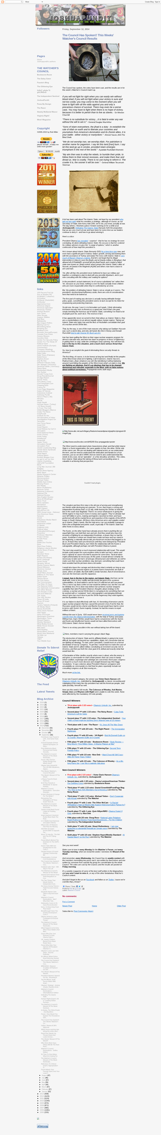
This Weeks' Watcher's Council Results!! (48, 772)
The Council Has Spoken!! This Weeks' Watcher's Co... (50, 1021)
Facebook (90, 880)
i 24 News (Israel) (44, 406)
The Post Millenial (44, 594)
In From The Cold (44, 408)
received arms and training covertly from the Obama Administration (93, 616)
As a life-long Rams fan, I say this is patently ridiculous (95, 762)
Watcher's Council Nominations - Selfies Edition (49, 1050)
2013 (42, 1094)
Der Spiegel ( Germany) (46, 365)
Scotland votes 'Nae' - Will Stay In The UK (50, 868)
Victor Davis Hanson (45, 611)
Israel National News (45, 433)
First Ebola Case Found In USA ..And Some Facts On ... (50, 738)
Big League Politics (44, 323)
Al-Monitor (41, 302)
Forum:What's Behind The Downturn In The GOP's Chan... (50, 842)
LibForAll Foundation (45, 463)
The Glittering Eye (45, 86)
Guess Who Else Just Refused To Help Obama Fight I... (48, 935)
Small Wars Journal (44, 573)
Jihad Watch (42, 453)
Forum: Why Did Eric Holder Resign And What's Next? (48, 761)
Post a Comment (68, 902)
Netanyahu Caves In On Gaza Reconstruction (49, 904)
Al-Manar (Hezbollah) (45, 300)
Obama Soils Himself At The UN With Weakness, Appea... (50, 767)
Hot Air (39, 400)
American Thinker (44, 310)
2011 (42, 1098)
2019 (42, 714)
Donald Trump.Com (45, 374)
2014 (42, 726)
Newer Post (67, 906)
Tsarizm (40, 603)
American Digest (43, 306)
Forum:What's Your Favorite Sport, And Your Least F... (50, 1071)
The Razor (41, 108)
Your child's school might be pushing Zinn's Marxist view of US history (96, 719)
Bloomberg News (44, 327)
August (44, 1075)
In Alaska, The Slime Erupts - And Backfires (50, 1011)
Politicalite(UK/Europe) (46, 531)
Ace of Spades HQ (44, 294)
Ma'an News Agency (45, 471)
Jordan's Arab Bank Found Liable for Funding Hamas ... (50, 811)
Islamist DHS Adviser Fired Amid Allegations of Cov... (50, 876)
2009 (42, 1103)
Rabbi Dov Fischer (44, 542)
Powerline (41, 533)
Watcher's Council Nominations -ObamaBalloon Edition (49, 991)
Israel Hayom (42, 427)
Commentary (42, 347)
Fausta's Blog (43, 83)
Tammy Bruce (42, 578)
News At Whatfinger (45, 499)
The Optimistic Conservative (48, 588)
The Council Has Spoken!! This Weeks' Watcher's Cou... (50, 863)
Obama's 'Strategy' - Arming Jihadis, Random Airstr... (50, 986)
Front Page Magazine (45, 389)
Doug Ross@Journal (45, 376)
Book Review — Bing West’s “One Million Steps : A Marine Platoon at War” (95, 743)
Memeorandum (43, 478)
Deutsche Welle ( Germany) (48, 366)
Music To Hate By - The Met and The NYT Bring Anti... (50, 836)
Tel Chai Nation (43, 580)
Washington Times (44, 618)
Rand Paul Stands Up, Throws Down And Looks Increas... (48, 1035)
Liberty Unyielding (44, 461)
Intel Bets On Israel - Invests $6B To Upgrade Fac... (50, 830)
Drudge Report (43, 378)
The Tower (41, 595)
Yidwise (40, 637)
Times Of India (43, 599)
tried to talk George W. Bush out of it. (86, 333)
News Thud (41, 501)
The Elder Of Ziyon (44, 584)
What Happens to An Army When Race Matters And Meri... (50, 929)
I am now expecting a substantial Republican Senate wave (92, 827)
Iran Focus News (44, 423)
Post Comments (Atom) (83, 911)
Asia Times (41, 313)
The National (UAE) (45, 586)
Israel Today (42, 436)
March (44, 1087)
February (45, 1089)
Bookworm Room (44, 75)
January (45, 1091)
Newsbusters (42, 506)
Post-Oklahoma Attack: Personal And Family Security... (49, 750)
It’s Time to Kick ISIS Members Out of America (87, 790)
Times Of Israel (43, 601)
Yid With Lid (41, 635)
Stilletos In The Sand (45, 575)
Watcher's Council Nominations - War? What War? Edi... (49, 899)
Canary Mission (43, 336)
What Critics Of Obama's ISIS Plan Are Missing (49, 826)
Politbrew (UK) (43, 527)
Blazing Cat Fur (43, 325)
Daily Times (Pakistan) (46, 355)
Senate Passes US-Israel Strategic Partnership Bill (49, 853)
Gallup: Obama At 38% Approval (49, 1026)
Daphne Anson (43, 359)
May (43, 1082)
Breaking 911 (42, 329)
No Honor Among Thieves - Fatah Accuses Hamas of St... (50, 888)
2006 (42, 1110)
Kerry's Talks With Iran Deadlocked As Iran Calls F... (48, 847)
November (46, 730)
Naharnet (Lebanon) (45, 491)
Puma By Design (44, 104)
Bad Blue (40, 319)
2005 (42, 1112)
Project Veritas (43, 537)
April (44, 1085)
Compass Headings (45, 349)
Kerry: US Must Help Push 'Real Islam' (50, 908)
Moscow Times (43, 489)
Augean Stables (43, 317)
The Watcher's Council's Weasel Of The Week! (49, 871)
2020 (42, 712)
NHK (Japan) (42, 508)
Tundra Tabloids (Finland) (47, 605)
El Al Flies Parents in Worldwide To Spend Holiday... (49, 784)
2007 (42, 1108)
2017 (42, 719)
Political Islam (42, 529)
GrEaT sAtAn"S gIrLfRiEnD (43, 91)
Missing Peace (43, 484)
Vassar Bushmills (44, 609)
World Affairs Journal (45, 631)
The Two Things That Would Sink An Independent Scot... (48, 882)
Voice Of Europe (43, 614)
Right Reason (42, 556)
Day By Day (41, 361)
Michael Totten (43, 480)
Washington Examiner (45, 616)
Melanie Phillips (43, 476)
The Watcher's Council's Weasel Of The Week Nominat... (49, 1006)
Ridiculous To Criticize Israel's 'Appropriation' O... (49, 1065)
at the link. (76, 672)
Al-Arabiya (41, 298)
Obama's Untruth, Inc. (71, 681)
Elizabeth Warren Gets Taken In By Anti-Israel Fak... (49, 893)
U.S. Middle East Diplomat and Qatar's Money (50, 822)
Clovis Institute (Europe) (46, 346)
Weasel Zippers (43, 620)
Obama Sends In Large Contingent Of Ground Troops (49, 918)
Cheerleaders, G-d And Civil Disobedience (49, 858)
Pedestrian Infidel (44, 524)
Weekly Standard (44, 622)
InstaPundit (41, 414)
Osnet (39, 518)
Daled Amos (42, 357)
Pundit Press (42, 539)
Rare (39, 544)
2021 (42, 709)
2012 (42, 1096)
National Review (43, 495)
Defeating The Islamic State (87, 228)
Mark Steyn (41, 472)
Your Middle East (44, 641)
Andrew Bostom (43, 311)
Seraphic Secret (43, 563)
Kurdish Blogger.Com (45, 457)
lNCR (39, 465)
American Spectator (45, 308)
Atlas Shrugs (42, 315)
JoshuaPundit (43, 100)
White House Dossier (45, 626)
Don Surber (41, 372)
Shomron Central (44, 569)
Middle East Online (44, 482)
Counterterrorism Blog (46, 351)
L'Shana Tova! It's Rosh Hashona (49, 780)
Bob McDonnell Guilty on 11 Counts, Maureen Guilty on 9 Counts (96, 736)
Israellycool (41, 438)
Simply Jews (42, 571)
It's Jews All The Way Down (111, 725)
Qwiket (40, 541)
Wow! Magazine (44, 120)
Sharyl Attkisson (43, 567)
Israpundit (41, 440)
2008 (42, 1105)
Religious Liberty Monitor (47, 548)
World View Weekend (45, 633)
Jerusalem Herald (44, 444)
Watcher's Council (74, 890)
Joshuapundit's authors (46, 61)
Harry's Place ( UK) (44, 397)
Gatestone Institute (44, 393)
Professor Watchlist (44, 535)
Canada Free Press (45, 334)
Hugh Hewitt (42, 402)
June (44, 1080)
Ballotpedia (41, 321)
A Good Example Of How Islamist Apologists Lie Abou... (49, 744)
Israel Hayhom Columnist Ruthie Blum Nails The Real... (49, 817)
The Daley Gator (44, 79)
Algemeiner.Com (43, 304)
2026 (42, 702)
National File (42, 493)
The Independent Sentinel (48, 96)
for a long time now (109, 251)
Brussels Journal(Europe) (47, 332)
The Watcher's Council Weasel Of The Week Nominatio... (49, 924)
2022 (42, 707)
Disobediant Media (44, 370)
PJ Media (41, 525)
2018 (42, 716)
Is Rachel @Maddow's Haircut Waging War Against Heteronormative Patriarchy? (96, 804)
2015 (42, 723)
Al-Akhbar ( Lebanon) (45, 296)
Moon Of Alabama (44, 488)
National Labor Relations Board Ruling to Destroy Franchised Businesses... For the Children (94, 819)
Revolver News (43, 554)
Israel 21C (41, 425)
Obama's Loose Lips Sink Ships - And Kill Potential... (49, 952)
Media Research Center (46, 474)
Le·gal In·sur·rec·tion (45, 459)
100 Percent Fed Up (45, 293)
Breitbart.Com (42, 330)
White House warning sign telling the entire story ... (50, 1030)
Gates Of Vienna (43, 391)
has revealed (82, 241)
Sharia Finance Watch (46, 565)
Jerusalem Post (43, 446)
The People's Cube (44, 592)
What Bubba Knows (45, 624)
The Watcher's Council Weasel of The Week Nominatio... (49, 756)
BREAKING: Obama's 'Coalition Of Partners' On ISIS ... (49, 968)
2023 (42, 705)
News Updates (43, 503)
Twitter (111, 880)
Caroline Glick (42, 338)
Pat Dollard (41, 522)
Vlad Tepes (41, 613)
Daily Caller (41, 353)
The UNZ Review (44, 597)
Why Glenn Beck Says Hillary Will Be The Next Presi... (50, 1044)
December (46, 728)
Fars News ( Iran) (44, 382)
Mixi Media (41, 486)
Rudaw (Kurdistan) (44, 558)
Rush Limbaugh (43, 559)
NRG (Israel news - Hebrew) (48, 512)
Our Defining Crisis (75, 783)
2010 (42, 1101)
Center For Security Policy (47, 340)
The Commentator (44, 582)
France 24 (41, 387)
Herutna (40, 399)
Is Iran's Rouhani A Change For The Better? (50, 795)
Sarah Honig (42, 561)
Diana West (41, 368)
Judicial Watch (42, 455)
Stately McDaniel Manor (47, 112)
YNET (39, 639)
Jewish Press (42, 452)
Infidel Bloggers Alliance (46, 410)
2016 (42, 721)
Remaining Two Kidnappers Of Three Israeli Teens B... (49, 800)
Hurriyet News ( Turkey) (46, 404)
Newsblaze (41, 505)
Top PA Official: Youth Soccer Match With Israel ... (48, 981)
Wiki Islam (41, 628)
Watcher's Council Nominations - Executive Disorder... (50, 790)
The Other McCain (44, 590)
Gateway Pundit (43, 395)
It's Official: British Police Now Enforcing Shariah (50, 957)
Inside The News (43, 412)
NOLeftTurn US (43, 510)
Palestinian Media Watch (47, 520)
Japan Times (42, 442)
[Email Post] (83, 889)
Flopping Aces (42, 385)
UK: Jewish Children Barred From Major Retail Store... (48, 941)
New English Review (45, 497)
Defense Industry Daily (46, 363)
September (46, 735)
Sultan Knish (42, 577)
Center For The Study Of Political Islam (47, 343)
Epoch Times (42, 380)
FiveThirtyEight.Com (45, 383)
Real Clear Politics (44, 546)
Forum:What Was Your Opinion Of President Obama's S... (49, 947)
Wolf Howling (42, 630)
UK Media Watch (43, 607)
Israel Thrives (42, 435)
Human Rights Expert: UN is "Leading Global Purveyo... (50, 1000)
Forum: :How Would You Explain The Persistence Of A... (50, 1016)
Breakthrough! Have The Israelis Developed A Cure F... (49, 912)
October (45, 733)
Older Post (121, 906)
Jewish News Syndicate (46, 450)
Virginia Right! (43, 116)
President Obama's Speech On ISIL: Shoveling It (50, 976)
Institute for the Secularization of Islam (46, 417)
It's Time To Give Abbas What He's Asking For (49, 1055)
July (43, 1078)
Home (94, 906)
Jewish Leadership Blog (46, 448)
